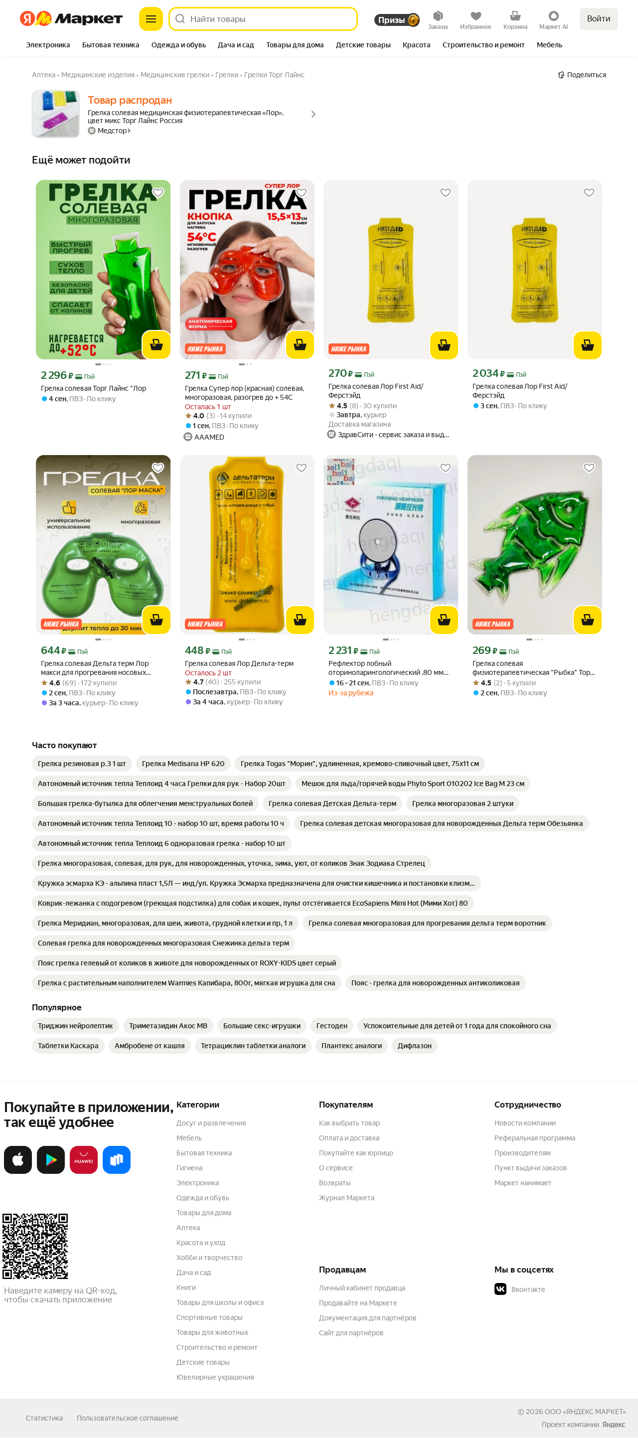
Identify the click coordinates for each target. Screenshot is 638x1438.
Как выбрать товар (349, 1123)
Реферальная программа (534, 1138)
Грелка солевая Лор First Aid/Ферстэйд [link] (376, 390)
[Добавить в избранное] (158, 193)
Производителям (522, 1153)
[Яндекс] (613, 1425)
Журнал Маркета (346, 1198)
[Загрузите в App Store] (18, 1171)
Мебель (189, 1138)
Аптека (188, 1228)
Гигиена (189, 1168)
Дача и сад (193, 1273)
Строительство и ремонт (217, 1347)
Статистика (44, 1418)
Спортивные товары (209, 1317)
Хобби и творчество (209, 1258)
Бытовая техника (204, 1153)
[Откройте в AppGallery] (84, 1171)
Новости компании (525, 1123)
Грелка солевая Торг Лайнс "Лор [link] (93, 388)
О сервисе (336, 1168)
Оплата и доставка (349, 1138)
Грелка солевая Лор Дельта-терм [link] (239, 663)
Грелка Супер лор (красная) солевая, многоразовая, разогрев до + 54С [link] (244, 392)
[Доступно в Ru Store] (117, 1171)
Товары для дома (203, 1213)
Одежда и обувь (202, 1198)
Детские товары (203, 1362)
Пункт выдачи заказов (530, 1168)
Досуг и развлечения (211, 1123)
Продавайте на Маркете (358, 1303)
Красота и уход (200, 1243)
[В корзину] (156, 345)
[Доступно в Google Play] (51, 1171)
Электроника (197, 1183)
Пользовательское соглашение (127, 1418)
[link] (82, 764)
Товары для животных (212, 1332)
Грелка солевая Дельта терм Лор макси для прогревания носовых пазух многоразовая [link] (95, 668)
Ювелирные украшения (215, 1377)
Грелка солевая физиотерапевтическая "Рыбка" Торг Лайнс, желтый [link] (533, 668)
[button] (564, 1289)
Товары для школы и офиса (220, 1302)
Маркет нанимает (523, 1183)
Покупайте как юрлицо (356, 1153)
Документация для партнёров (368, 1318)
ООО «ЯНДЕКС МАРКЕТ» (585, 1412)
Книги (186, 1287)
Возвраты (335, 1183)
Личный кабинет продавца (362, 1288)
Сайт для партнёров (351, 1333)
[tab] (48, 46)
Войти (599, 18)
